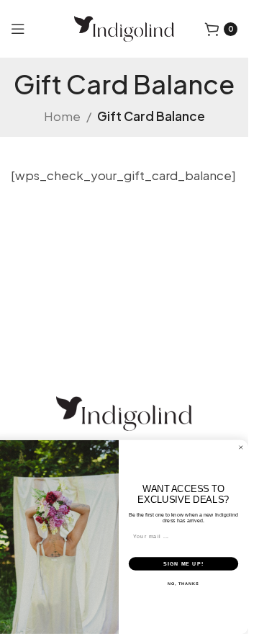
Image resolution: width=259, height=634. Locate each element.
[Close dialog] (241, 448)
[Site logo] (124, 27)
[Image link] (124, 412)
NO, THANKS (183, 583)
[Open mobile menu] (18, 28)
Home (62, 116)
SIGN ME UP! (183, 563)
